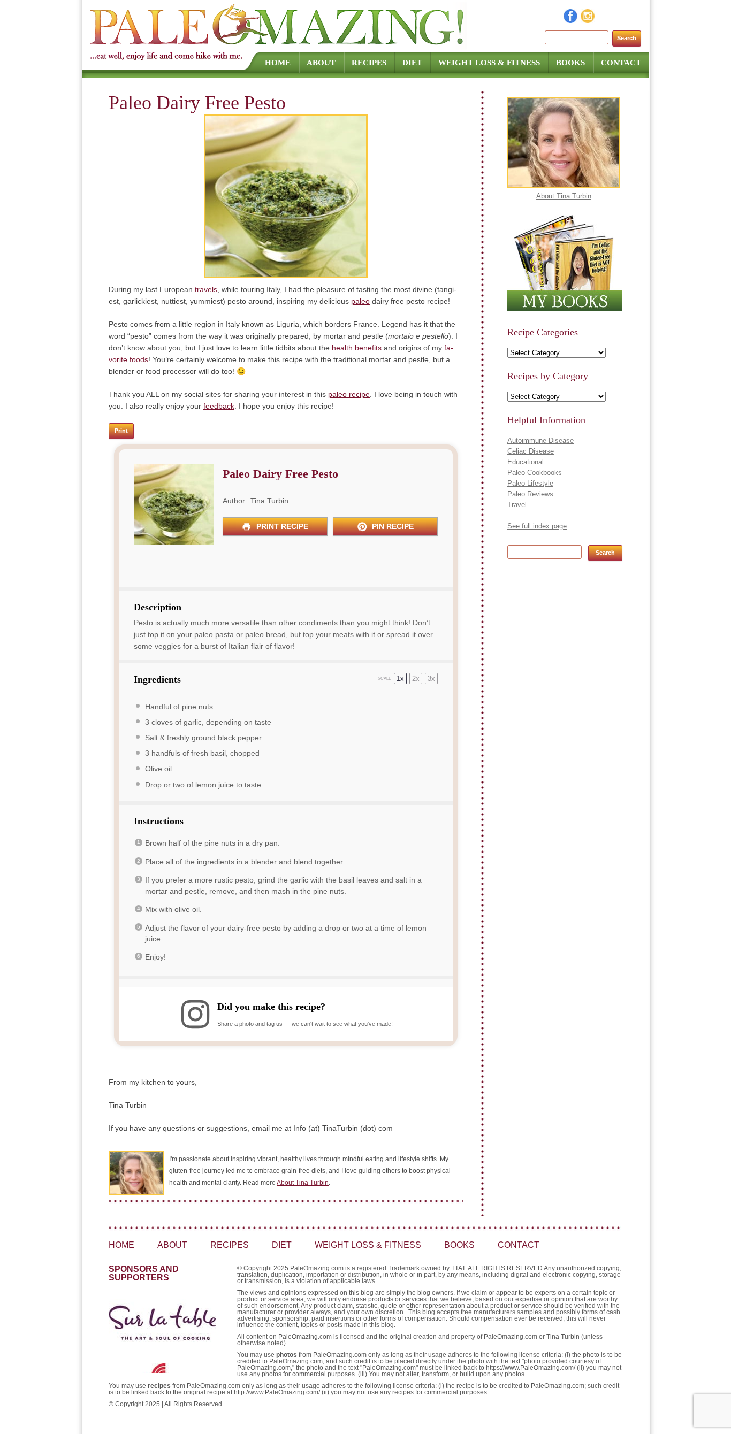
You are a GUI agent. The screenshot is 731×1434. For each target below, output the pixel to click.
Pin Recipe (392, 526)
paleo (360, 301)
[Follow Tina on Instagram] (588, 20)
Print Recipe (281, 526)
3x (431, 678)
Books (570, 62)
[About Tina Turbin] (563, 185)
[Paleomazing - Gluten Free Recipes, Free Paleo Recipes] (278, 45)
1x (400, 678)
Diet (412, 62)
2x (416, 678)
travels (206, 289)
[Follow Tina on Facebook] (571, 20)
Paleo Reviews (530, 494)
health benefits (357, 347)
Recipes (369, 62)
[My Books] (564, 308)
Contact (621, 62)
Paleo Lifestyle (530, 483)
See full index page (537, 526)
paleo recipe (349, 394)
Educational (525, 462)
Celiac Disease (530, 451)
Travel (517, 505)
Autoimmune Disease (540, 440)
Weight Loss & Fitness (489, 62)
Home (278, 62)
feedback (218, 406)
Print (121, 430)
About (321, 62)
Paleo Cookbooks (534, 473)
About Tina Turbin (303, 1182)
